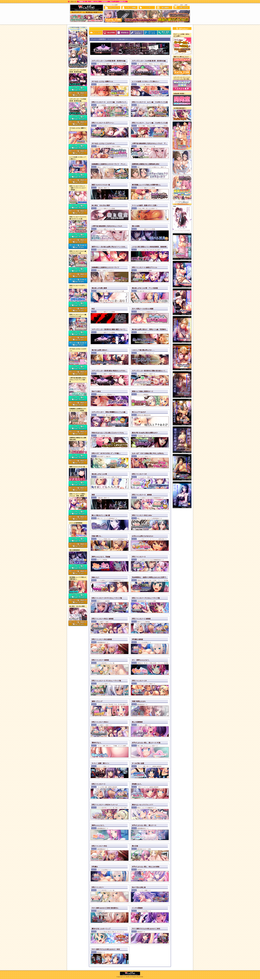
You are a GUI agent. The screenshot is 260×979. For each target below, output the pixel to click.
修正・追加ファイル (164, 32)
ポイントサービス (150, 32)
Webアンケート (137, 32)
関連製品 (123, 32)
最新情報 (96, 32)
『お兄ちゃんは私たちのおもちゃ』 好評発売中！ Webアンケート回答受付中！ (101, 1)
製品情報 (109, 32)
